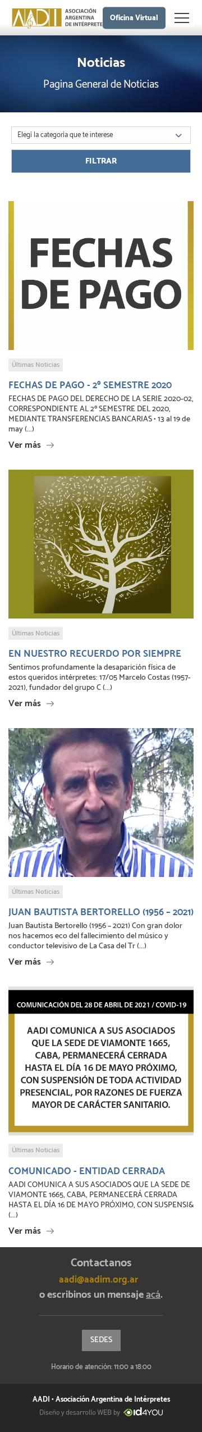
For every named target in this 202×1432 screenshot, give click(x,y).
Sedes (101, 1340)
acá (153, 1295)
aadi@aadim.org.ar (98, 1280)
